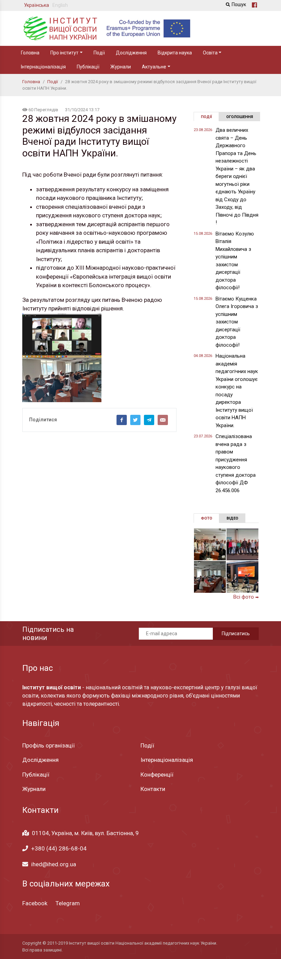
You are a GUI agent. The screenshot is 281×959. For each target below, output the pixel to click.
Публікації (88, 66)
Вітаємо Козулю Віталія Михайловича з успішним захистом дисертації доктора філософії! (235, 261)
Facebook (34, 903)
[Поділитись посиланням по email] (163, 420)
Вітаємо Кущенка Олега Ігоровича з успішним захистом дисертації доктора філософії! (237, 322)
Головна (30, 52)
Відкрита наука (175, 52)
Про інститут (64, 52)
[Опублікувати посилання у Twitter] (135, 420)
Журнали (120, 66)
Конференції (156, 774)
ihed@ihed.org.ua (53, 864)
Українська (36, 5)
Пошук (239, 4)
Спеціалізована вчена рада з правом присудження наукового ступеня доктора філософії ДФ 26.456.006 (236, 463)
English (60, 5)
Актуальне (154, 66)
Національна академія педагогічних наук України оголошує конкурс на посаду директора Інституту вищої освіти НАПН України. (237, 391)
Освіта (210, 52)
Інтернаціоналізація (43, 66)
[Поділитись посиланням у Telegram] (149, 420)
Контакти (152, 788)
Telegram (68, 903)
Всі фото (246, 597)
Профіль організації (48, 745)
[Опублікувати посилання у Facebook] (122, 420)
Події (99, 52)
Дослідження (131, 52)
